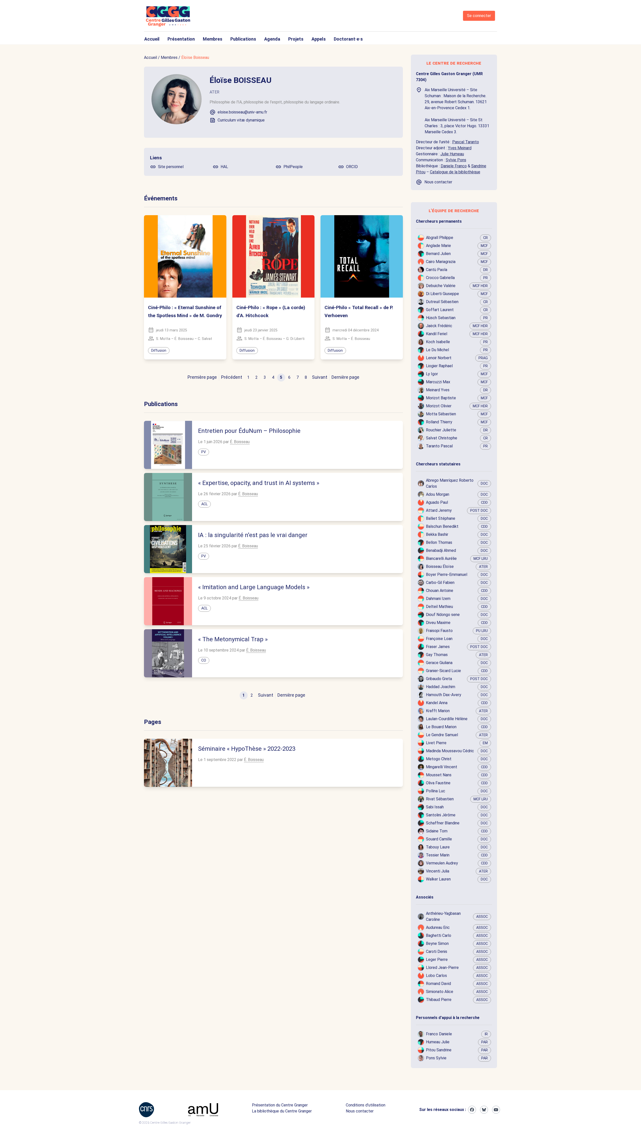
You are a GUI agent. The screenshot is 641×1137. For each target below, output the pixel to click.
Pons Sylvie (436, 1058)
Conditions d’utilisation (365, 1105)
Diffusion (158, 350)
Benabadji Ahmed (441, 550)
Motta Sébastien (441, 414)
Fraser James (438, 646)
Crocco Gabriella (440, 277)
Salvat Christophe (441, 438)
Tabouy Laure (438, 847)
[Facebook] (472, 1110)
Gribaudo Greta (439, 678)
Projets (295, 39)
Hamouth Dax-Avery (443, 694)
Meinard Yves (437, 390)
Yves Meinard (459, 148)
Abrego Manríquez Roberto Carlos (449, 483)
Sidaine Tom (436, 831)
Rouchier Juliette (441, 430)
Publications (243, 39)
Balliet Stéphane (440, 518)
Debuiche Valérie (440, 285)
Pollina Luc (435, 791)
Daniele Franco (454, 166)
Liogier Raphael (439, 365)
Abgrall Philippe (439, 237)
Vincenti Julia (437, 871)
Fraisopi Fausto (439, 630)
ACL (204, 504)
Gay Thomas (437, 654)
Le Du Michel (437, 349)
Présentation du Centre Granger (280, 1105)
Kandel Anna (436, 702)
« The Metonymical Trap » (233, 639)
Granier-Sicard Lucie (443, 670)
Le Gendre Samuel (442, 734)
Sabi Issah (435, 807)
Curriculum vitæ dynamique (241, 120)
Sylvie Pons (456, 160)
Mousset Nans (438, 775)
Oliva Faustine (438, 783)
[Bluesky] (484, 1110)
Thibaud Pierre (438, 999)
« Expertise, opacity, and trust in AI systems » (258, 482)
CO (203, 660)
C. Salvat (205, 339)
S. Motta (163, 339)
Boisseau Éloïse (440, 566)
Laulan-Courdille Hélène (446, 718)
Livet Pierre (436, 742)
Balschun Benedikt (442, 526)
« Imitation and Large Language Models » (253, 587)
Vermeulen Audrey (442, 863)
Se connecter (479, 15)
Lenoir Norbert (438, 357)
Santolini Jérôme (440, 815)
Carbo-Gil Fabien (440, 582)
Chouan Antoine (439, 590)
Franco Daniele (439, 1034)
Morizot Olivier (438, 406)
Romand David (438, 983)
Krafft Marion (438, 710)
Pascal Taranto (465, 142)
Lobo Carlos (436, 975)
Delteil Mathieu (439, 606)
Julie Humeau (452, 154)
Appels (318, 39)
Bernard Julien (438, 253)
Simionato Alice (439, 991)
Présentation (181, 39)
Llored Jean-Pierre (442, 967)
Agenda (272, 39)
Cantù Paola (436, 269)
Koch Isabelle (438, 341)
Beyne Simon (437, 943)
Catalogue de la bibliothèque (455, 172)
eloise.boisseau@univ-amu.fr (242, 112)
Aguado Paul (437, 502)
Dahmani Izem (438, 598)
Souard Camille (439, 839)
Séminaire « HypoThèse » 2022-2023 (246, 748)
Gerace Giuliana (439, 662)
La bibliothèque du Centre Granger (282, 1111)
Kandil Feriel (436, 333)
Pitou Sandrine (438, 1050)
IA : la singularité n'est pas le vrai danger (252, 535)
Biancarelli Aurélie (441, 558)
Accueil (151, 39)
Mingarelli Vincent (441, 767)
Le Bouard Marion (441, 726)
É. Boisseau (184, 339)
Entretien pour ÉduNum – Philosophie (249, 430)
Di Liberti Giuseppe (442, 293)
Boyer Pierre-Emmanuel (446, 574)
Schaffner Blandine (442, 823)
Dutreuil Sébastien (442, 301)
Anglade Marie (438, 245)
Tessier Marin (437, 855)
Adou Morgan (437, 494)
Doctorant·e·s (348, 39)
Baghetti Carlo (438, 935)
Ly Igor (432, 373)
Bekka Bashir (437, 534)
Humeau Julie (437, 1042)
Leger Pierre (437, 959)
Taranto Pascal (439, 446)
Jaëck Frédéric (439, 325)
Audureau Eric (438, 927)
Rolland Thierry (439, 422)
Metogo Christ (438, 758)
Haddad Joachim (440, 686)
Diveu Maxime (438, 622)
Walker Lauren (438, 879)
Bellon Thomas (439, 542)
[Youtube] (496, 1110)
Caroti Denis (436, 951)
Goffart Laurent (440, 309)
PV (203, 452)
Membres (212, 39)
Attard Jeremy (439, 510)
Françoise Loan (439, 638)
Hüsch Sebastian (440, 317)
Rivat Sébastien (440, 799)
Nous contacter (360, 1111)
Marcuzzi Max (438, 382)
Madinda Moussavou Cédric (450, 750)
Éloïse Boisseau (195, 57)
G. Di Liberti (295, 339)
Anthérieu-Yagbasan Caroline (443, 916)
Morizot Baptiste (441, 398)
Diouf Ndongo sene (443, 614)
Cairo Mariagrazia (440, 261)
